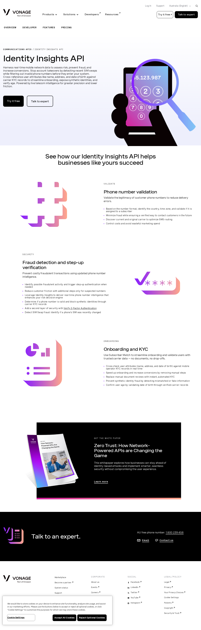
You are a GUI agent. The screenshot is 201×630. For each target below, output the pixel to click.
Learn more (101, 481)
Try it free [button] (164, 14)
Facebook (135, 582)
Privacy (167, 587)
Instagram (135, 603)
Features (49, 27)
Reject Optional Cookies (92, 618)
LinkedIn (134, 587)
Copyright (168, 608)
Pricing (66, 27)
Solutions (69, 14)
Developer (29, 27)
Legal (166, 582)
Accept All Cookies (64, 618)
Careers (94, 592)
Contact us (166, 540)
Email (145, 540)
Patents (167, 603)
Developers (92, 14)
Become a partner (63, 583)
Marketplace (60, 577)
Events (94, 587)
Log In (148, 6)
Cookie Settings (171, 597)
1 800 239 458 (174, 532)
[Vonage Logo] (17, 13)
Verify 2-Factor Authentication (80, 308)
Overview (10, 27)
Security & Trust (171, 613)
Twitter (134, 592)
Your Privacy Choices (173, 592)
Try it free (13, 101)
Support (160, 6)
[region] (57, 610)
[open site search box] (197, 6)
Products (48, 14)
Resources (111, 14)
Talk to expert (186, 14)
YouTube (135, 598)
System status (61, 588)
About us (95, 582)
